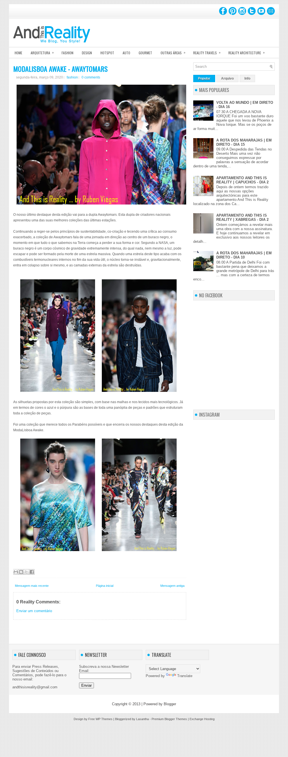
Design (87, 52)
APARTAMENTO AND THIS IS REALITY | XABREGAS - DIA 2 (242, 217)
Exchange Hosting (202, 719)
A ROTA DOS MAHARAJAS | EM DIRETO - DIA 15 (244, 142)
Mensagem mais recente (32, 585)
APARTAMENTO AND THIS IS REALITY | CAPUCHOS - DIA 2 (242, 180)
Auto (126, 52)
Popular (204, 78)
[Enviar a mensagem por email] (16, 572)
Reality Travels (206, 52)
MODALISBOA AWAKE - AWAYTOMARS (60, 68)
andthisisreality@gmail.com (34, 687)
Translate (184, 676)
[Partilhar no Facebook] (32, 572)
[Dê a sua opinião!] (21, 572)
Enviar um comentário (34, 611)
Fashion (67, 52)
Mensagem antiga (172, 585)
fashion (72, 77)
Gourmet (145, 52)
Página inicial (104, 585)
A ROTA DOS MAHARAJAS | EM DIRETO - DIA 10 (244, 255)
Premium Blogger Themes (169, 719)
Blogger (170, 704)
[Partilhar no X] (26, 572)
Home (18, 52)
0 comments (91, 77)
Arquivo (227, 78)
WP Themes (104, 719)
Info (247, 78)
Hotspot (107, 52)
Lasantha (142, 719)
